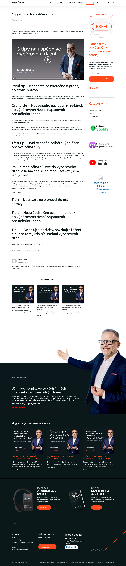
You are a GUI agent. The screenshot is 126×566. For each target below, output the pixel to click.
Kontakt (107, 3)
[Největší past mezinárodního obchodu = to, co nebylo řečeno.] (48, 294)
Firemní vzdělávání (95, 110)
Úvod (49, 3)
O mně (99, 3)
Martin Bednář (18, 20)
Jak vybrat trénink (60, 3)
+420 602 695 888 (71, 538)
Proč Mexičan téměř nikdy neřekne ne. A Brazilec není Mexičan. (71, 307)
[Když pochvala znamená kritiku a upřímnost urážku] (23, 294)
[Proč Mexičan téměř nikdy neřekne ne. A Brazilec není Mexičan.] (73, 294)
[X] (21, 262)
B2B (33, 250)
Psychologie (93, 116)
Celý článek (15, 469)
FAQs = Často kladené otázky (20, 549)
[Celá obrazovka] (82, 78)
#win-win (28, 250)
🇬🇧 (113, 3)
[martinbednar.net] (18, 2)
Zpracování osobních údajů (105, 562)
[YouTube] (25, 262)
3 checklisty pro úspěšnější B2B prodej (22, 542)
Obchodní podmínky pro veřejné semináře (53, 562)
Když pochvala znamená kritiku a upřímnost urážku (21, 306)
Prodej (37, 250)
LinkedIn (68, 544)
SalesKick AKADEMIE (76, 3)
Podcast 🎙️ (90, 3)
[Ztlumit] (76, 78)
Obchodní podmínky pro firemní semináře (81, 562)
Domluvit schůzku (18, 407)
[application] (48, 59)
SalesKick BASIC (42, 540)
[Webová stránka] (19, 262)
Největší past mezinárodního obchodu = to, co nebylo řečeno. (47, 307)
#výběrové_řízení (20, 250)
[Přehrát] (14, 78)
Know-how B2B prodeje (18, 540)
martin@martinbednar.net (74, 541)
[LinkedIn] (23, 262)
